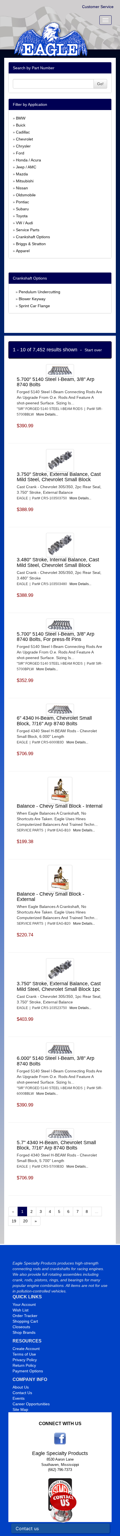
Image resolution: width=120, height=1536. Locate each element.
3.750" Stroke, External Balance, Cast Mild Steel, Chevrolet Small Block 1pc (59, 986)
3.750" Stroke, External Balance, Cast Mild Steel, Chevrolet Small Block (59, 477)
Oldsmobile (26, 195)
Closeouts (21, 1327)
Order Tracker (25, 1315)
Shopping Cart (25, 1321)
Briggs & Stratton (31, 244)
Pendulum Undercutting (39, 292)
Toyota (22, 216)
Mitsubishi (24, 181)
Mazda (22, 174)
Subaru (22, 209)
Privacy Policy (25, 1360)
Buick (20, 125)
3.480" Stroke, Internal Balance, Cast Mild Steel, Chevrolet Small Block (58, 562)
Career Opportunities (31, 1404)
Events (19, 1398)
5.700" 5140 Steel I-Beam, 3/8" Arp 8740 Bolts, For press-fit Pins (55, 636)
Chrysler (23, 146)
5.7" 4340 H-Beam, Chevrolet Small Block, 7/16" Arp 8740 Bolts (56, 1145)
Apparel (23, 251)
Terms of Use (24, 1354)
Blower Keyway (32, 299)
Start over (93, 350)
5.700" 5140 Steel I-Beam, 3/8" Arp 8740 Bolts (55, 382)
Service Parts (27, 230)
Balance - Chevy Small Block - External (50, 896)
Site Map (20, 1409)
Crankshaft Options (33, 237)
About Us (21, 1387)
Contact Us (22, 1392)
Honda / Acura (28, 160)
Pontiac (22, 202)
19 (14, 1221)
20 (25, 1221)
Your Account (24, 1304)
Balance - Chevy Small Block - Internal (59, 806)
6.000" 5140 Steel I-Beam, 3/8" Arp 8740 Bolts (55, 1061)
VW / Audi (24, 223)
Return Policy (24, 1365)
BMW (20, 118)
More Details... (47, 414)
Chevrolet (24, 139)
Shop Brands (24, 1332)
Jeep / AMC (26, 167)
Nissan (22, 188)
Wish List (20, 1310)
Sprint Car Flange (34, 306)
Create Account (26, 1348)
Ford (20, 153)
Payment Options (28, 1371)
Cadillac (23, 132)
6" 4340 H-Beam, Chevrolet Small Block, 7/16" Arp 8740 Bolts (54, 720)
